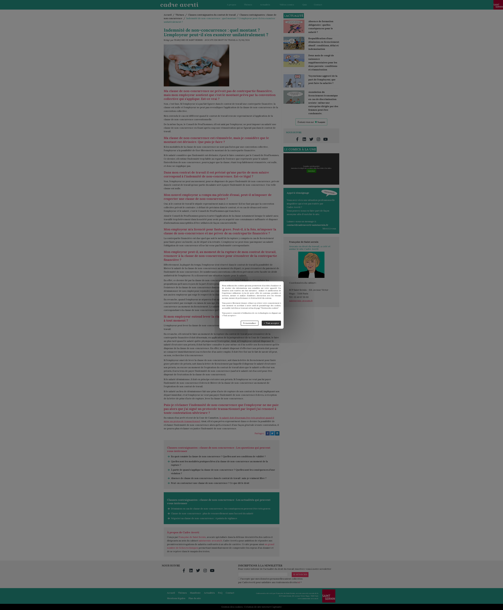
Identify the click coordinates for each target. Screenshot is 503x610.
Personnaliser (249, 323)
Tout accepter (272, 323)
